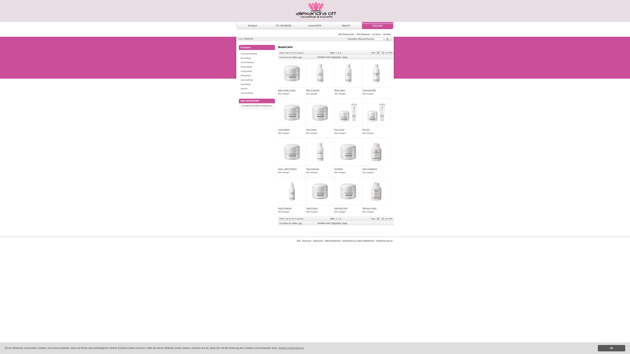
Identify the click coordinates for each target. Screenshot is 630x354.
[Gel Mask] (348, 152)
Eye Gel (365, 129)
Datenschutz (318, 241)
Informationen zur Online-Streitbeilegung (358, 241)
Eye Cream (339, 129)
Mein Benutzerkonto (346, 34)
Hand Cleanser (285, 208)
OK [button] (611, 348)
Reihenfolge (336, 57)
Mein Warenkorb (363, 34)
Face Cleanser (312, 169)
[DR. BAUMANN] (283, 26)
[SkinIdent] (252, 26)
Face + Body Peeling (287, 169)
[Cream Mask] (292, 112)
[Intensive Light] (348, 191)
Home (240, 39)
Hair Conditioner (369, 169)
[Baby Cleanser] (320, 73)
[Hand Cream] (320, 191)
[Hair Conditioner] (376, 152)
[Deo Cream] (320, 112)
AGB (298, 241)
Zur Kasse (376, 34)
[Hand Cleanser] (292, 191)
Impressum (306, 241)
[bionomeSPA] (314, 26)
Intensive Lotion (369, 208)
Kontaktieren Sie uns (384, 241)
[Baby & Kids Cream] (292, 73)
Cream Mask (283, 129)
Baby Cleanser (312, 90)
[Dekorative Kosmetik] (346, 26)
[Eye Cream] (348, 112)
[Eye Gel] (376, 112)
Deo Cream (311, 129)
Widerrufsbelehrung (333, 241)
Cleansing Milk (369, 90)
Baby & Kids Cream (286, 90)
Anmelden (387, 34)
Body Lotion (339, 90)
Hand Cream (312, 208)
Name (345, 57)
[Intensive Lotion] (376, 191)
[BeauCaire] (377, 26)
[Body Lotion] (348, 73)
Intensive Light (340, 208)
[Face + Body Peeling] (292, 152)
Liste (300, 57)
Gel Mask (338, 169)
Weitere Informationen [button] (291, 348)
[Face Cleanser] (320, 152)
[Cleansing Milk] (376, 73)
